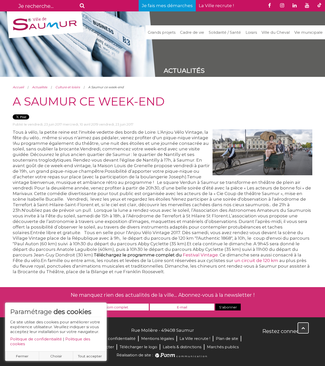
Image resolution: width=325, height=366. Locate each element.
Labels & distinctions (182, 346)
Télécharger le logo (138, 346)
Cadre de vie (192, 32)
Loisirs (251, 32)
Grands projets (161, 32)
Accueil (18, 87)
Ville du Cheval (276, 32)
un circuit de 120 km (256, 260)
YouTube (289, 342)
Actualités (39, 87)
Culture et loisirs (67, 87)
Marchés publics (223, 346)
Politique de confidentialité (36, 339)
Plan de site (227, 338)
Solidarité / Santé (225, 32)
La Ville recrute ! (216, 5)
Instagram (300, 342)
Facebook (266, 342)
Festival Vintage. (201, 254)
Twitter (277, 342)
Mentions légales (157, 338)
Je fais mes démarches (167, 5)
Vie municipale (308, 32)
